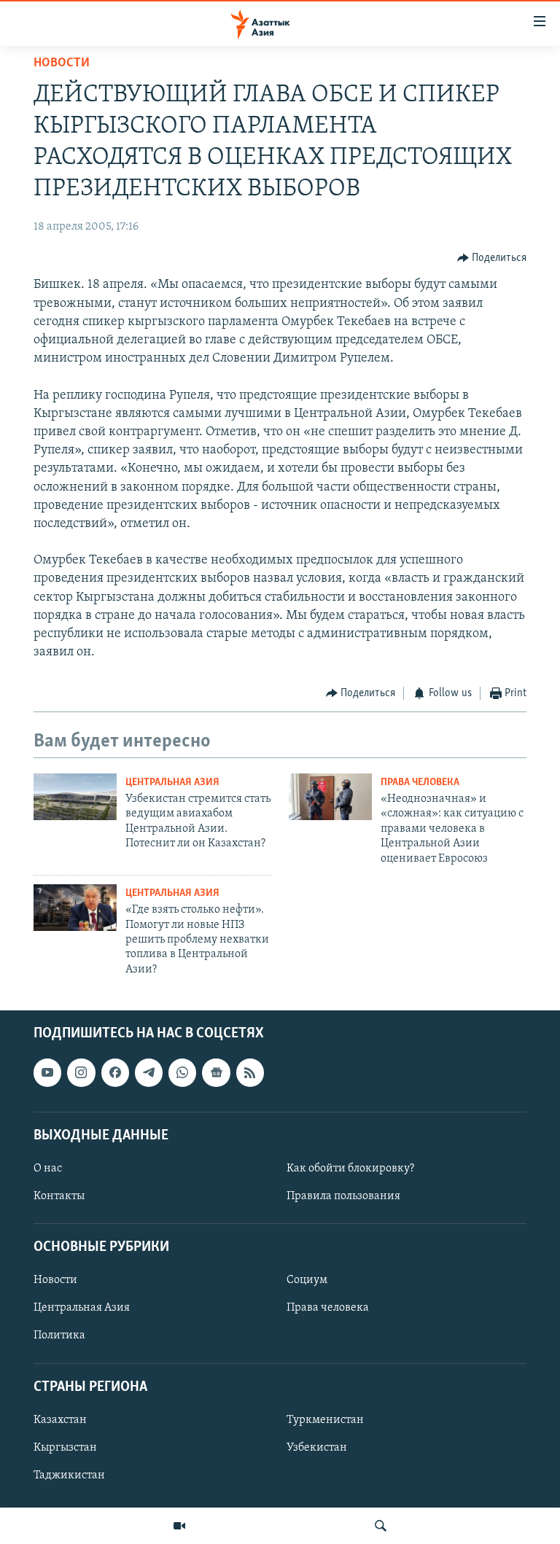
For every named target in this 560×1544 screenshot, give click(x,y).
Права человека (420, 782)
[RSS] (250, 1072)
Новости (62, 63)
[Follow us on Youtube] (47, 1072)
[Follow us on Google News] (216, 1072)
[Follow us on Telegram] (149, 1072)
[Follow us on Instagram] (81, 1072)
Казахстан (60, 1420)
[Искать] (380, 1526)
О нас (48, 1168)
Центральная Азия (172, 782)
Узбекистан (317, 1448)
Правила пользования (343, 1196)
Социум (307, 1280)
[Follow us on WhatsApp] (182, 1072)
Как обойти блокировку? (350, 1168)
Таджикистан (69, 1475)
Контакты (59, 1196)
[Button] (492, 258)
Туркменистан (325, 1420)
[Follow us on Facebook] (115, 1072)
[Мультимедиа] (179, 1526)
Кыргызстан (65, 1448)
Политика (59, 1336)
